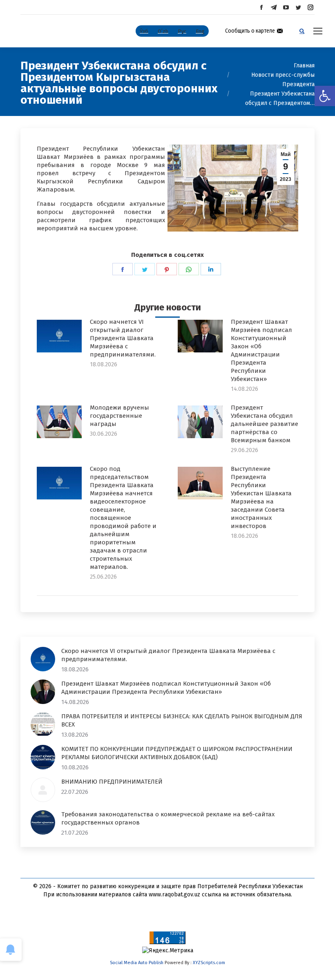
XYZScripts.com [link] (209, 962)
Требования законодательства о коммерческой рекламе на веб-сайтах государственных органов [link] (168, 818)
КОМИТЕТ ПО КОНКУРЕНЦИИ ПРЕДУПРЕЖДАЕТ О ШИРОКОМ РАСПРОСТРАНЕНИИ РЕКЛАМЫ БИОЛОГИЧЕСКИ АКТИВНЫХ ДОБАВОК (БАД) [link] (177, 753)
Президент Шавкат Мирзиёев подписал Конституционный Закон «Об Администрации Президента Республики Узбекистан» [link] (261, 350)
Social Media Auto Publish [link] (136, 962)
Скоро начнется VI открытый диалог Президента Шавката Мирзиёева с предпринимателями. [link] (123, 338)
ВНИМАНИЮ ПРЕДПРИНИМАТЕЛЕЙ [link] (112, 781)
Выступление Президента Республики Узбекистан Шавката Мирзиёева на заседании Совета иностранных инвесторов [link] (261, 497)
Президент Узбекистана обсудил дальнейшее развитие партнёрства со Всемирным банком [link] (264, 424)
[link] (325, 96)
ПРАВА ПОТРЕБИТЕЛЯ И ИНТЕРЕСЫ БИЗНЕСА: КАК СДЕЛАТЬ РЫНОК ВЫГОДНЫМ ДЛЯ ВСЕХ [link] (181, 720)
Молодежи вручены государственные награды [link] (119, 416)
